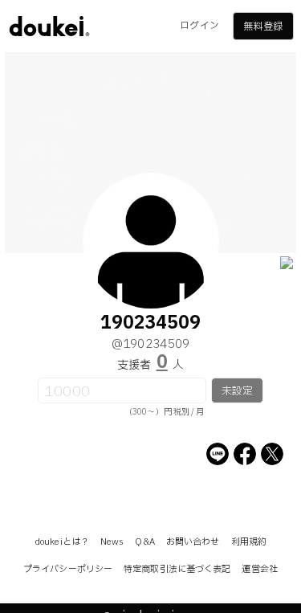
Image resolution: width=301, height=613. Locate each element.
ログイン (199, 25)
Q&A (144, 542)
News (112, 542)
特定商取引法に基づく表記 (177, 569)
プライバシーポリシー (67, 569)
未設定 (237, 391)
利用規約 (248, 542)
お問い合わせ (193, 542)
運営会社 (259, 569)
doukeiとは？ (62, 542)
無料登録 (262, 26)
